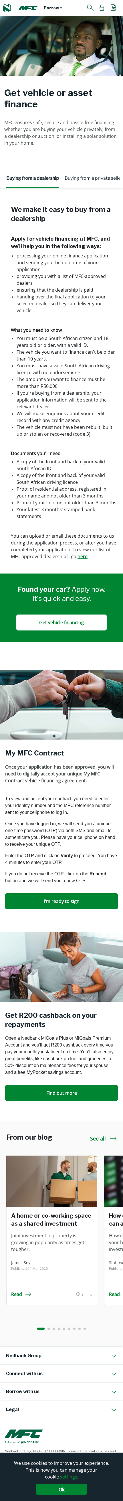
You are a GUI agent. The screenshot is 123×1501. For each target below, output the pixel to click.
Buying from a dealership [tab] (32, 178)
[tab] (61, 1355)
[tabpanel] (61, 433)
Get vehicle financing (61, 622)
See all (98, 1138)
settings (68, 1477)
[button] (53, 8)
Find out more (61, 1093)
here (83, 556)
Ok (61, 1489)
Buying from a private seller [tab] (93, 178)
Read (16, 1294)
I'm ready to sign (62, 901)
